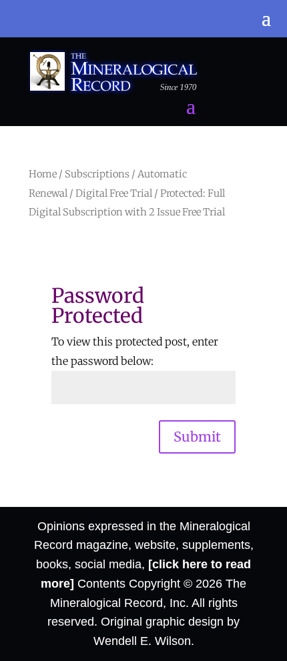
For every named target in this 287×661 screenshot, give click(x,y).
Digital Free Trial (113, 193)
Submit (197, 436)
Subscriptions (97, 174)
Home (43, 174)
